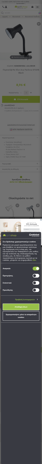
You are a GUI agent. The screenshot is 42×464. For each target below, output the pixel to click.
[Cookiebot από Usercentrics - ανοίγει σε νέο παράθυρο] (29, 235)
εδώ (34, 260)
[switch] (36, 276)
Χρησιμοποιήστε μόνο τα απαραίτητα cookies (21, 316)
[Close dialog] (41, 220)
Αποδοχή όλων (21, 307)
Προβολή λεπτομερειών (25, 300)
